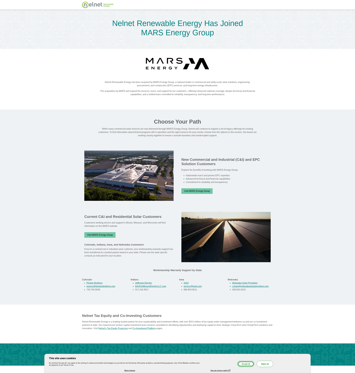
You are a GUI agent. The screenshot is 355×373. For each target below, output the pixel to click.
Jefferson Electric (143, 283)
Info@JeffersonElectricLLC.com (150, 286)
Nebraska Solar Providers (245, 283)
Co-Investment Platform (144, 328)
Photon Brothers (94, 283)
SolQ (186, 283)
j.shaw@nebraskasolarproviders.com (250, 286)
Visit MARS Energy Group (197, 191)
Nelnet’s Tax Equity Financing (113, 328)
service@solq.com (193, 286)
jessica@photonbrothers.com (101, 286)
